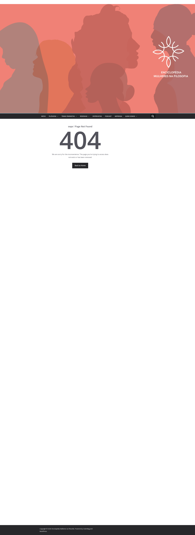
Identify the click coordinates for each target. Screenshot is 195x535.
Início (43, 116)
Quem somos (130, 116)
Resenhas (83, 116)
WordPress (43, 531)
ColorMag (86, 529)
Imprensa (118, 116)
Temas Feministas (68, 116)
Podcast (108, 116)
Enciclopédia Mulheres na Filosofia (63, 529)
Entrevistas (97, 116)
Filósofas (52, 116)
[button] (57, 116)
